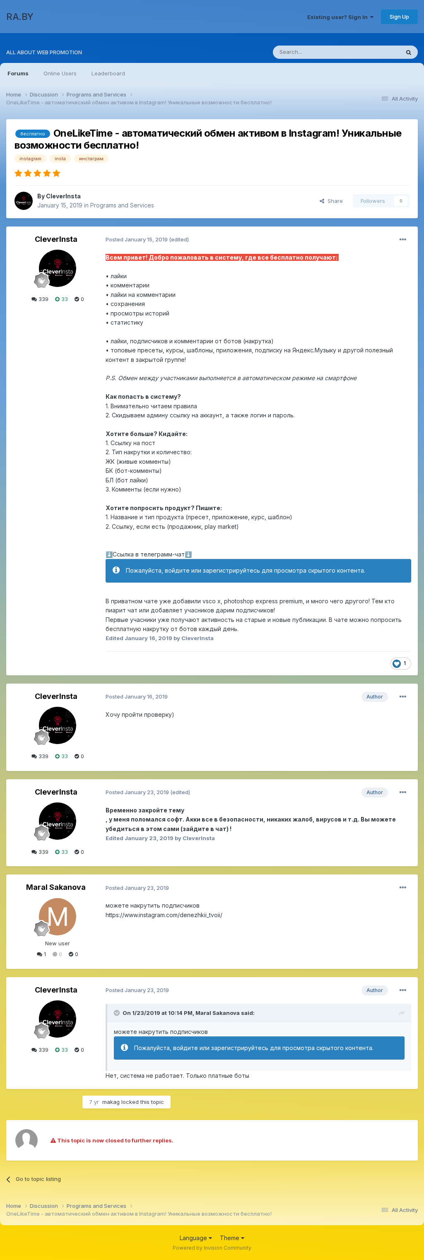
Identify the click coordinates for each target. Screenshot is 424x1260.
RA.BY (20, 16)
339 (42, 299)
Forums (18, 73)
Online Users (60, 73)
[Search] (409, 52)
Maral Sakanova (56, 887)
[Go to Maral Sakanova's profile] (57, 916)
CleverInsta (63, 196)
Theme (230, 1237)
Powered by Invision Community (212, 1248)
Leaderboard (108, 73)
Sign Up (399, 16)
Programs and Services (122, 205)
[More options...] (403, 240)
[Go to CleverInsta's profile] (23, 201)
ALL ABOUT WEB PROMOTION (44, 52)
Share (333, 201)
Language (194, 1237)
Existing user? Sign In (338, 17)
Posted (137, 239)
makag (111, 1102)
